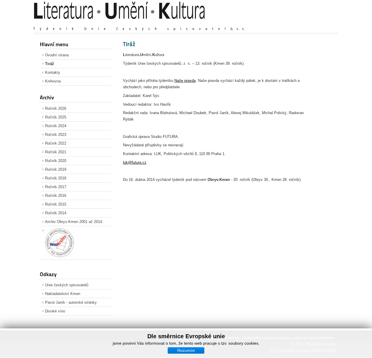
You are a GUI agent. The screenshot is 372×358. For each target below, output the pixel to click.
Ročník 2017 (55, 187)
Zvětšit (283, 23)
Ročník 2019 (55, 169)
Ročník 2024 (55, 126)
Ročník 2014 (55, 213)
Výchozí (300, 23)
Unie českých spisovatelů (66, 285)
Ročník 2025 (55, 117)
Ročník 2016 (55, 195)
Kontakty (52, 72)
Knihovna (53, 81)
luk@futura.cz (134, 162)
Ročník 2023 (55, 134)
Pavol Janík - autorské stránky (71, 302)
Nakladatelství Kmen (62, 294)
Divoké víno (55, 311)
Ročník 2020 (55, 161)
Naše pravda (185, 80)
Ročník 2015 (55, 204)
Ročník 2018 (55, 178)
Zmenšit (318, 23)
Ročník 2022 (55, 143)
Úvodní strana (57, 55)
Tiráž (49, 64)
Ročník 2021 (55, 152)
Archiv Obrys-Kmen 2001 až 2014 (73, 222)
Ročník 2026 (55, 108)
